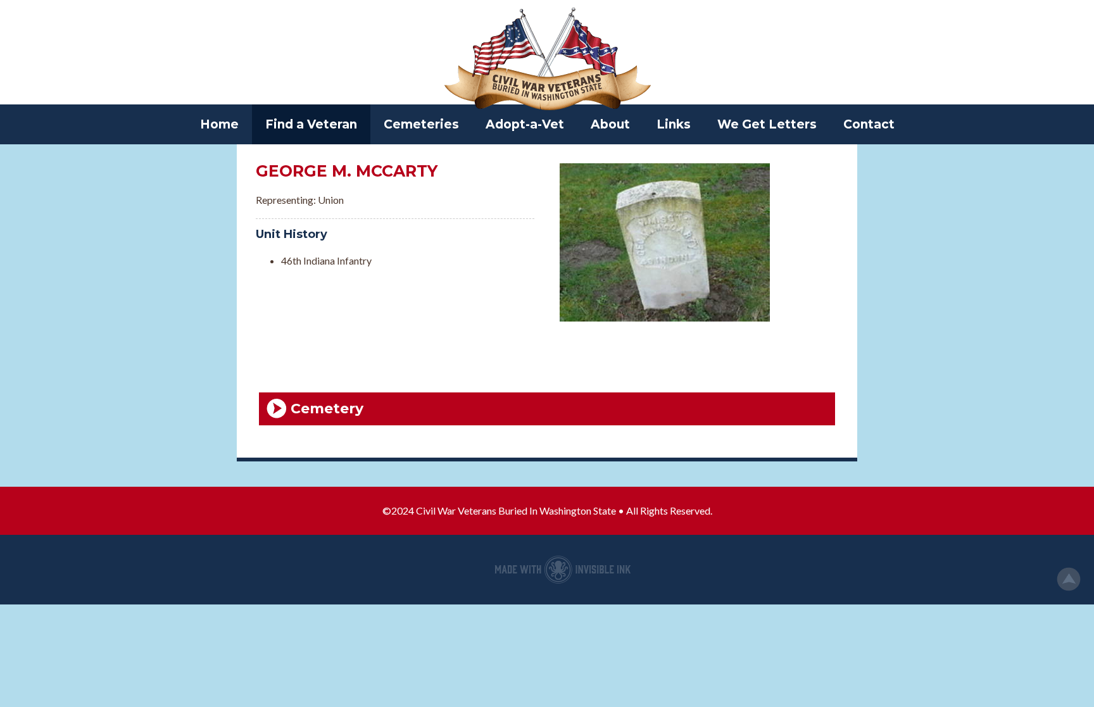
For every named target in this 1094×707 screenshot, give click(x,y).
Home (219, 124)
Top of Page (1069, 579)
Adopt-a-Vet (525, 124)
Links (674, 124)
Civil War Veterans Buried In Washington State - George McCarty (547, 60)
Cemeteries (421, 124)
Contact (869, 124)
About (610, 124)
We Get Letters (767, 124)
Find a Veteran (311, 124)
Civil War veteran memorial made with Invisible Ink (563, 569)
